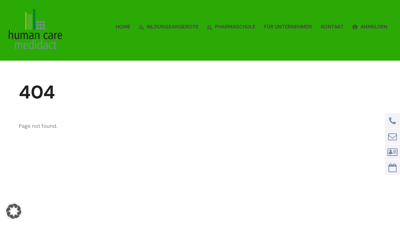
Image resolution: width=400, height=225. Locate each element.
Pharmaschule (234, 26)
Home (123, 26)
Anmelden (373, 26)
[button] (14, 211)
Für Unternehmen (288, 26)
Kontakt (332, 26)
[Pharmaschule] (35, 46)
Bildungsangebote (172, 26)
